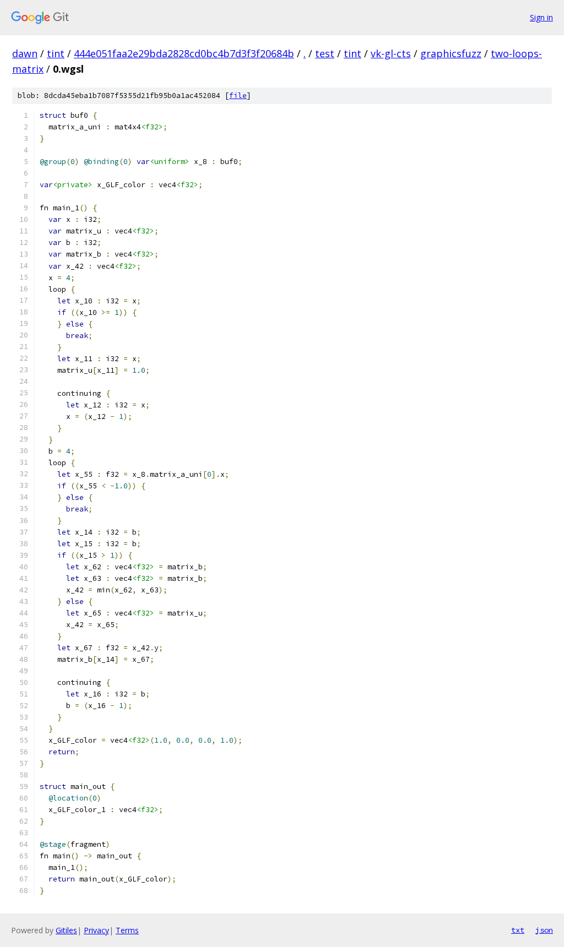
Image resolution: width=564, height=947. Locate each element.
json (544, 930)
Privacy (96, 930)
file (238, 95)
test (324, 53)
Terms (127, 930)
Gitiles (66, 930)
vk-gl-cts (391, 53)
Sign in (541, 17)
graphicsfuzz (450, 53)
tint (55, 53)
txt (517, 930)
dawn (24, 53)
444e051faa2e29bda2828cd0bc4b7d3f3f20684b (184, 53)
